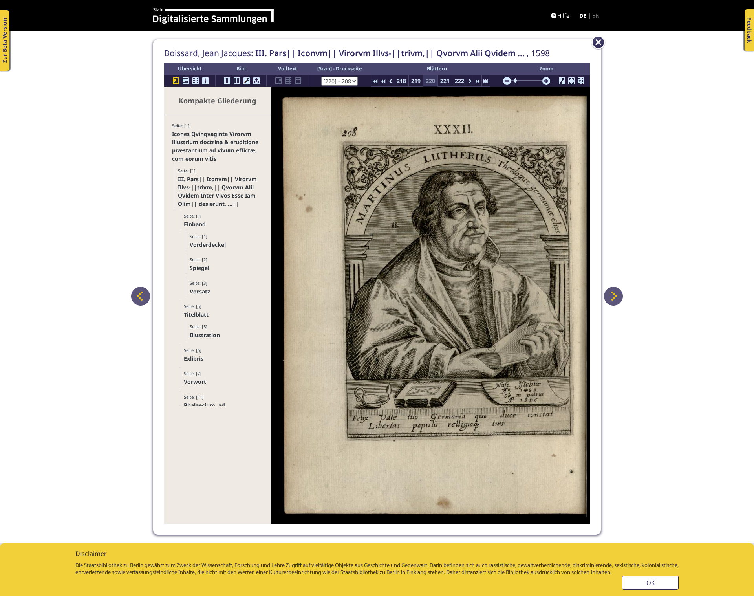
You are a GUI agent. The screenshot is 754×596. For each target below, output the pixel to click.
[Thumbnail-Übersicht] (195, 80)
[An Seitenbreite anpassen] (571, 80)
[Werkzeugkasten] (246, 80)
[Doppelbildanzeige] (237, 80)
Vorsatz (200, 291)
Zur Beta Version (4, 40)
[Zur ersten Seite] (375, 81)
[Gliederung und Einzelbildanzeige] (176, 80)
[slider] (518, 80)
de (582, 15)
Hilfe (563, 15)
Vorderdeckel (208, 244)
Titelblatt (196, 314)
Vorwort (195, 381)
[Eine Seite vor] (613, 296)
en (596, 15)
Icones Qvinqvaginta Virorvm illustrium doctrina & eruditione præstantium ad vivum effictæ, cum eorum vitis (215, 146)
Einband (195, 224)
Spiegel (199, 267)
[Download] (256, 80)
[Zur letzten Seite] (485, 81)
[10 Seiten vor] (478, 81)
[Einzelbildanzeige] (227, 80)
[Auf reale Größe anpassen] (581, 80)
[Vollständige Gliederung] (186, 80)
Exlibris (193, 358)
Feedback (749, 30)
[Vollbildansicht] (562, 80)
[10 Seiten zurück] (383, 81)
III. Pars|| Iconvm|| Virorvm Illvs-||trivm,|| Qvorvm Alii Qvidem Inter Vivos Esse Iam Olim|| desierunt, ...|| (217, 191)
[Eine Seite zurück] (140, 296)
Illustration (205, 335)
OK (650, 583)
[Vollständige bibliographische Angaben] (205, 80)
